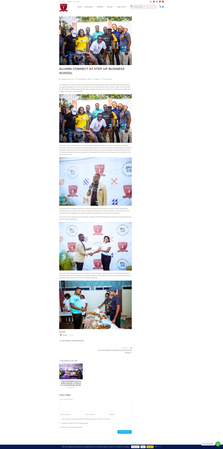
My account (76, 1)
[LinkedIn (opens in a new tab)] (160, 2)
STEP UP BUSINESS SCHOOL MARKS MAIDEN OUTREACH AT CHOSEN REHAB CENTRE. (71, 383)
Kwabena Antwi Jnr (68, 79)
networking (66, 340)
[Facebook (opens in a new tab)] (154, 2)
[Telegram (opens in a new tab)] (163, 2)
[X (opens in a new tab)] (151, 2)
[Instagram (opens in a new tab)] (157, 2)
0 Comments (107, 79)
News (97, 79)
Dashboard (69, 1)
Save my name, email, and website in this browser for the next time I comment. (86, 419)
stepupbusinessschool (77, 340)
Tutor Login (62, 1)
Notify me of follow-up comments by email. (75, 423)
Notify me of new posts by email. (72, 427)
